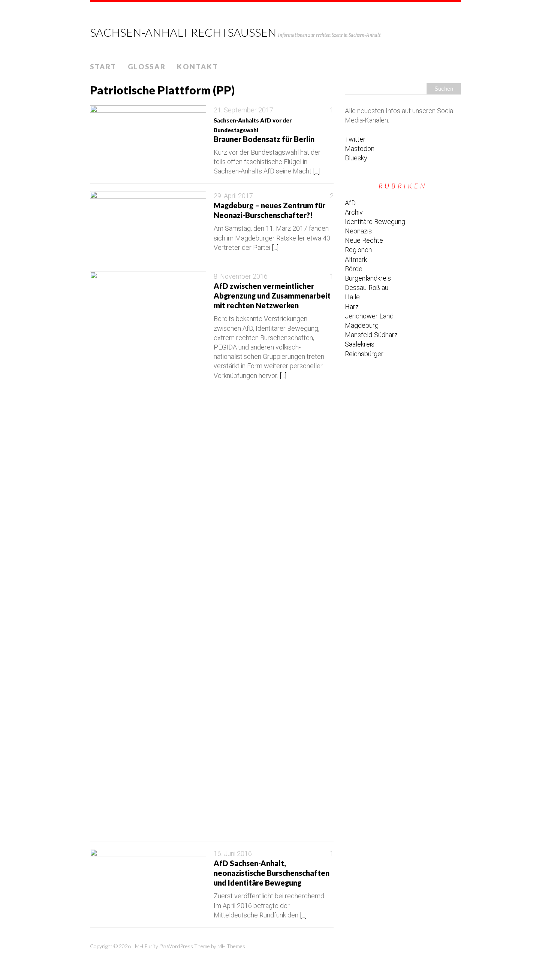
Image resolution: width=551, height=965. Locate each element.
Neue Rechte (364, 240)
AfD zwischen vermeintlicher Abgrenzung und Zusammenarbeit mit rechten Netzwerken (272, 295)
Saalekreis (359, 344)
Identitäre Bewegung (375, 222)
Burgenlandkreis (368, 278)
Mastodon (359, 148)
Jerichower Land (369, 316)
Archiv (354, 212)
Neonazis (358, 231)
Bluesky (356, 158)
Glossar (147, 67)
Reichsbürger (364, 354)
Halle (352, 297)
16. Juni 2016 (233, 853)
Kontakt (197, 67)
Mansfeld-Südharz (371, 335)
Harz (352, 307)
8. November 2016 (241, 276)
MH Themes (231, 946)
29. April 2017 (233, 196)
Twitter (355, 139)
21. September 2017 (243, 110)
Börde (353, 269)
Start (103, 67)
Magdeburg (362, 325)
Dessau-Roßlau (366, 287)
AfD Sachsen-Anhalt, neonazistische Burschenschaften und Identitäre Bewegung (271, 873)
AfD (350, 203)
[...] (316, 171)
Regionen (358, 250)
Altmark (356, 259)
